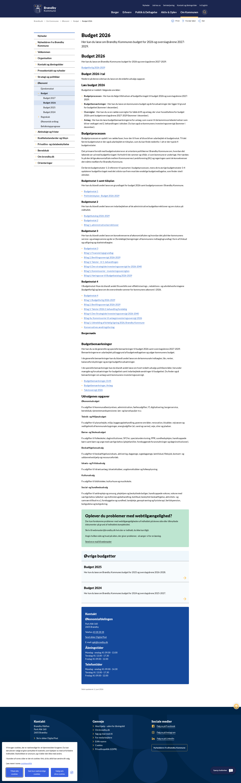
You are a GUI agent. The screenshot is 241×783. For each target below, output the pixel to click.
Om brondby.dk (46, 156)
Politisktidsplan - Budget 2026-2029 (101, 195)
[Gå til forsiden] (45, 8)
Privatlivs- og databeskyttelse (53, 144)
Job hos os (156, 5)
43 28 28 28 (98, 632)
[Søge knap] (204, 12)
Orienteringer (45, 162)
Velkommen (44, 51)
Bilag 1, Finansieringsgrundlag (98, 252)
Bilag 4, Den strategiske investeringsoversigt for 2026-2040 (113, 266)
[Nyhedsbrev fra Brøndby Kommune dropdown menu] (36, 44)
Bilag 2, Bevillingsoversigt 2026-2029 (102, 257)
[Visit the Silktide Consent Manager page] (71, 772)
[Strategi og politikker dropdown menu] (36, 77)
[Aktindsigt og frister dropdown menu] (36, 132)
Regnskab (45, 117)
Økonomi (42, 83)
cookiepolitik (26, 763)
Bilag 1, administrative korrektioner (101, 224)
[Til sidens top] (236, 706)
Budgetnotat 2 (91, 220)
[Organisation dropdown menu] (36, 58)
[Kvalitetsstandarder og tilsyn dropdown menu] (36, 138)
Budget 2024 (49, 112)
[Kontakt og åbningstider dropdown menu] (36, 64)
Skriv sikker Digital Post (47, 738)
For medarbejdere (103, 737)
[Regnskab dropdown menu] (38, 117)
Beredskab (43, 150)
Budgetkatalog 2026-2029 (97, 215)
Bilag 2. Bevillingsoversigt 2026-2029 (102, 304)
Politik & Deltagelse (146, 12)
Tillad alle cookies (14, 772)
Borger (115, 12)
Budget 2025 (49, 107)
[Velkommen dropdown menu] (36, 52)
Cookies (99, 745)
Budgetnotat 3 (91, 248)
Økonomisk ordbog (49, 121)
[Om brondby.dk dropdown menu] (36, 157)
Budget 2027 (49, 98)
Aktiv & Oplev (169, 12)
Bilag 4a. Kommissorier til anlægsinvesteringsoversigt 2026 (113, 318)
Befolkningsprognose (50, 126)
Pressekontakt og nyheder (51, 70)
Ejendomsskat (47, 88)
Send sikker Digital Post (96, 637)
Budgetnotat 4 (91, 295)
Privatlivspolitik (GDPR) (106, 749)
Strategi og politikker (49, 76)
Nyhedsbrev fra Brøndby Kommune (51, 44)
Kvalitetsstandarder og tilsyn (53, 138)
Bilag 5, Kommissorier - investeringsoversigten (106, 271)
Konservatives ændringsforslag (99, 327)
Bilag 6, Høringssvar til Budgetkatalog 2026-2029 (108, 275)
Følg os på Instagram (166, 732)
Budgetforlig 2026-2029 (93, 67)
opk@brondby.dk (100, 642)
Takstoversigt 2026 (93, 390)
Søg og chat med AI (104, 734)
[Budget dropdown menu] (38, 93)
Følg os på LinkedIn (165, 738)
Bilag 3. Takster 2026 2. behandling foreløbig (105, 309)
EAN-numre (100, 741)
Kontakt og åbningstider (187, 5)
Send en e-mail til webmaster (98, 541)
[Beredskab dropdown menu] (36, 150)
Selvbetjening (168, 5)
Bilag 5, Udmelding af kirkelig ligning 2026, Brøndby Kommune (114, 322)
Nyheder (146, 5)
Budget (44, 93)
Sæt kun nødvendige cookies (37, 772)
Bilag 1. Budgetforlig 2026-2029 (99, 300)
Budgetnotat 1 (91, 191)
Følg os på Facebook (166, 726)
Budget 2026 (49, 102)
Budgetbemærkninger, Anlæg (98, 385)
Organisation (45, 58)
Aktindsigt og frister (48, 131)
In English (203, 5)
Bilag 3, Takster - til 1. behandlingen (101, 262)
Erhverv (127, 12)
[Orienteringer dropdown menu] (36, 163)
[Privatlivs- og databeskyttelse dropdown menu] (36, 144)
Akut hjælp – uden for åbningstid (110, 726)
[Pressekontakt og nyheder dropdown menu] (36, 71)
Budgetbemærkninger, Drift (97, 381)
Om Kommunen (189, 12)
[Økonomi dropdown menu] (36, 83)
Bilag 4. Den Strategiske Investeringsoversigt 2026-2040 (111, 313)
